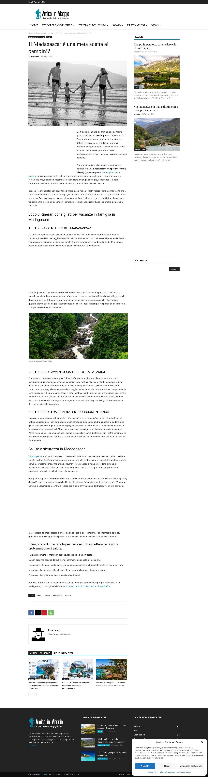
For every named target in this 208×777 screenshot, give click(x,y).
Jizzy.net (43, 774)
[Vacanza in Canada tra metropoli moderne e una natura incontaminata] (77, 669)
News (155, 25)
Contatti (32, 745)
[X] (38, 612)
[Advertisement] (52, 150)
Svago (116, 25)
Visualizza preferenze (191, 766)
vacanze (68, 595)
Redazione (35, 57)
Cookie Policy (152, 772)
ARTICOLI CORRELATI (40, 653)
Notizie (48, 37)
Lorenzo (137, 114)
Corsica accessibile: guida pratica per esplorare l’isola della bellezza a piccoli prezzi (43, 685)
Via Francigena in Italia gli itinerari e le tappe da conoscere (156, 108)
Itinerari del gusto (92, 25)
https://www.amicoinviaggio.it (59, 634)
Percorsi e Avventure (57, 25)
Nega (167, 766)
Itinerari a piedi (140, 150)
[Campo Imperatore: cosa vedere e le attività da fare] (157, 72)
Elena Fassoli (138, 52)
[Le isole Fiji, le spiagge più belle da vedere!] (88, 756)
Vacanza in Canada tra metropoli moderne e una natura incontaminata (76, 685)
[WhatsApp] (51, 612)
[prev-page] (30, 694)
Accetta (145, 766)
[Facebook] (31, 612)
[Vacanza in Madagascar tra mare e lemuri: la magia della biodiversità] (111, 669)
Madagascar (36, 456)
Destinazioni (136, 25)
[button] (202, 742)
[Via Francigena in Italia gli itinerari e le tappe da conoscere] (157, 134)
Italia (136, 87)
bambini (47, 595)
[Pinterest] (44, 612)
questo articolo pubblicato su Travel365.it (89, 586)
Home (34, 25)
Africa (50, 33)
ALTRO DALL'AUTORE (63, 653)
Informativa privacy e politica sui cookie (175, 772)
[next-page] (35, 694)
